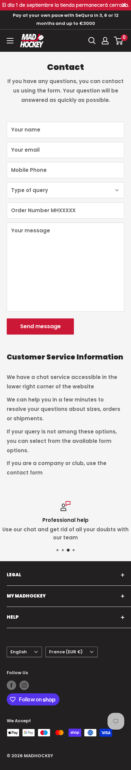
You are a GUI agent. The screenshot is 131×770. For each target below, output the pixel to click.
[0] (119, 41)
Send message (40, 326)
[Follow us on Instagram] (24, 685)
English (18, 652)
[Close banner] (124, 5)
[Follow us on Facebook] (11, 685)
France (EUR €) (66, 652)
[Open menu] (10, 40)
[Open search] (92, 40)
